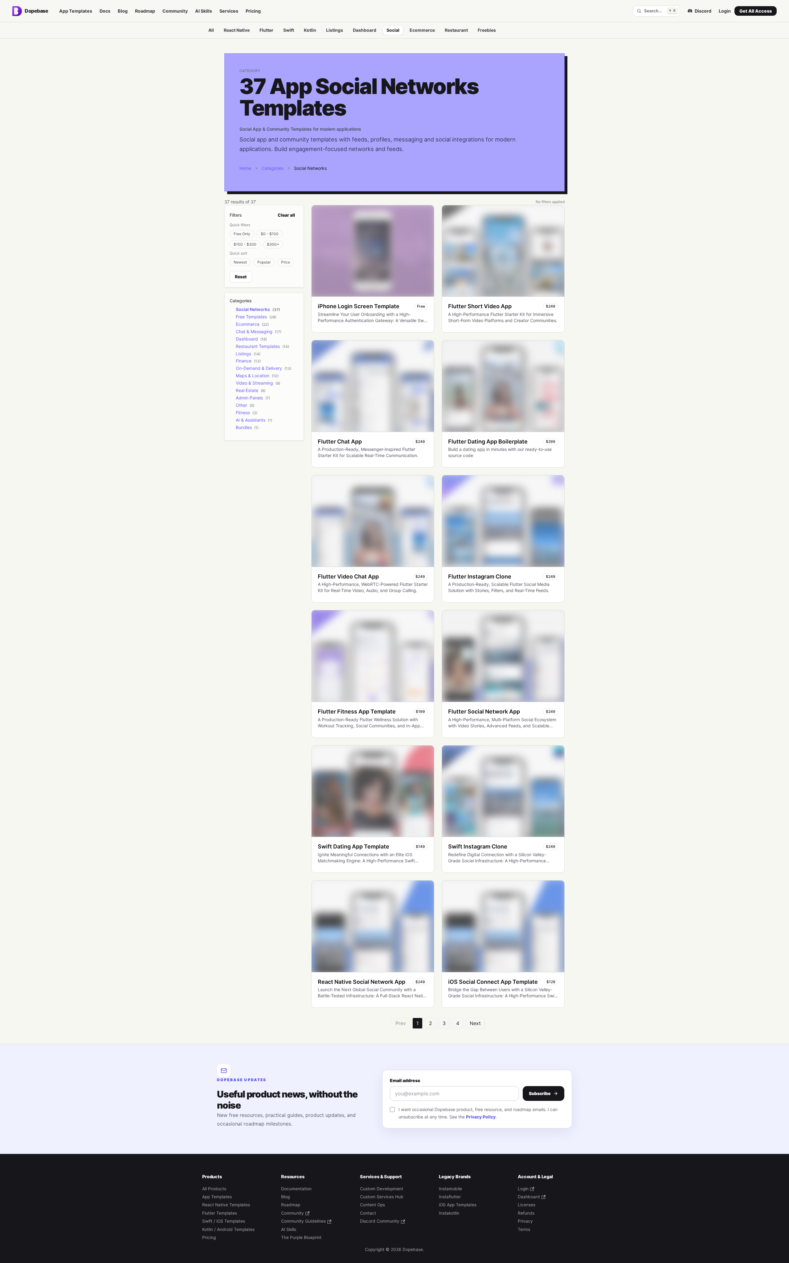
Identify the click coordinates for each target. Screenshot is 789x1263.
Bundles (244, 427)
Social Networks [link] (310, 168)
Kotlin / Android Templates (228, 1229)
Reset (241, 276)
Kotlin (310, 30)
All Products (214, 1188)
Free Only (242, 233)
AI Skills (203, 11)
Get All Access (755, 11)
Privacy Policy (481, 1116)
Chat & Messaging (254, 331)
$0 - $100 (270, 233)
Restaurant (456, 30)
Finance (243, 360)
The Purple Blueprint (301, 1237)
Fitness (243, 412)
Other (241, 405)
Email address (405, 1080)
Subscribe (540, 1093)
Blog (123, 11)
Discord (703, 11)
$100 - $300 (245, 244)
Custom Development (381, 1188)
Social (392, 30)
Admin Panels (249, 397)
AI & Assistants (250, 420)
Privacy (525, 1221)
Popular (264, 262)
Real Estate (247, 390)
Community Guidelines (303, 1221)
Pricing (253, 11)
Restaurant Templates (258, 346)
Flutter (266, 30)
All (211, 30)
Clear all (286, 215)
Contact (368, 1213)
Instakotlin (449, 1213)
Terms (524, 1229)
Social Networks (253, 309)
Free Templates (251, 316)
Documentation (296, 1188)
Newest (240, 262)
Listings (334, 30)
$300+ (273, 244)
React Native (237, 30)
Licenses (526, 1204)
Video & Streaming (254, 383)
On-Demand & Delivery (259, 368)
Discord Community (379, 1221)
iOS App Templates (457, 1204)
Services (228, 11)
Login (725, 11)
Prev (400, 1023)
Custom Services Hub (381, 1196)
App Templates (75, 11)
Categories (273, 168)
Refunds (526, 1213)
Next (475, 1023)
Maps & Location (252, 375)
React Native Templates (226, 1204)
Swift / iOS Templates (223, 1221)
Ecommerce (422, 30)
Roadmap (145, 11)
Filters (236, 215)
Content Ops (372, 1204)
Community (175, 11)
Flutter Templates (219, 1213)
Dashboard (364, 30)
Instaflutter (450, 1196)
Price (285, 262)
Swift (288, 30)
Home (245, 168)
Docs (105, 11)
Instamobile (450, 1188)
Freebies (487, 30)
